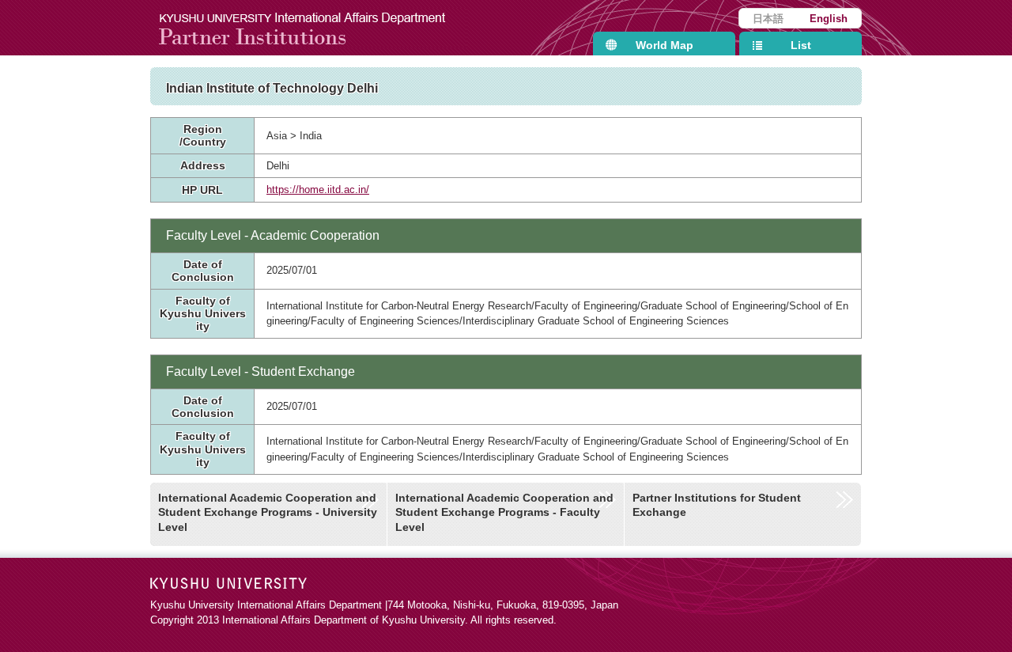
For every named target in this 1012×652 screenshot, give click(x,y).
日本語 (768, 19)
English (829, 19)
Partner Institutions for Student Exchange (716, 505)
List (801, 45)
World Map (664, 45)
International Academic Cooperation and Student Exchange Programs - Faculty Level (504, 512)
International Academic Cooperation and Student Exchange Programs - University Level (267, 512)
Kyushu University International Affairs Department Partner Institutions (312, 27)
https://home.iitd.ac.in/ (317, 189)
